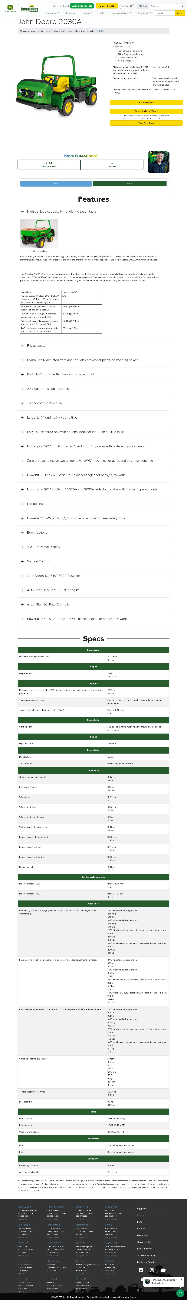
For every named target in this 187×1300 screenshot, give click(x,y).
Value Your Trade (146, 123)
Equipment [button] (51, 13)
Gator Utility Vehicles (62, 31)
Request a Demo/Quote (146, 111)
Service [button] (86, 13)
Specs (130, 183)
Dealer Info (142, 1235)
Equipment (142, 1208)
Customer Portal (61, 6)
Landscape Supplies (146, 1262)
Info (56, 183)
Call (49, 164)
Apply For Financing (146, 1255)
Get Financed (107, 6)
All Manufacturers (28, 31)
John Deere (44, 31)
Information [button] (144, 13)
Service (140, 1215)
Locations (70, 13)
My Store (143, 6)
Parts (101, 13)
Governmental (144, 1242)
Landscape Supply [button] (120, 13)
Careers (141, 1228)
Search (180, 13)
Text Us (112, 166)
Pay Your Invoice (145, 1248)
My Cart (127, 5)
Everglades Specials (82, 6)
